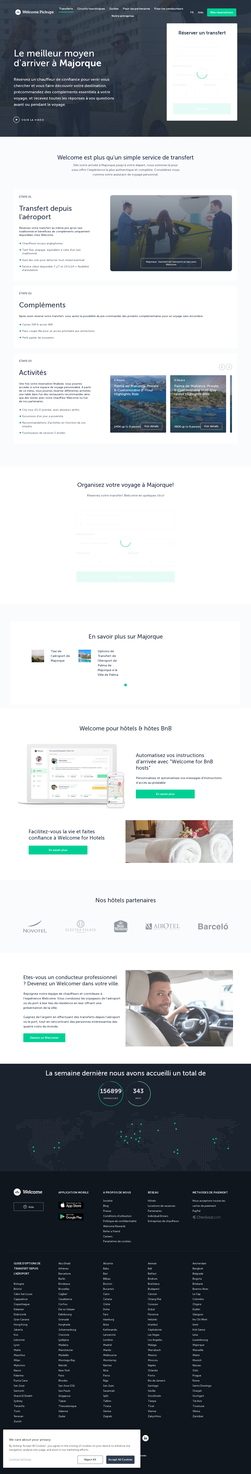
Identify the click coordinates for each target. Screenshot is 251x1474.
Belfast (152, 1273)
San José (19, 1385)
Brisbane (198, 1283)
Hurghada (64, 1324)
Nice (105, 1370)
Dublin (196, 1309)
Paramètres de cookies (117, 1241)
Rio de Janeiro (156, 1380)
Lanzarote (109, 1334)
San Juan (108, 1385)
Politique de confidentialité (119, 1221)
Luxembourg (200, 1339)
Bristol (18, 1288)
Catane (107, 1299)
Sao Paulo (64, 1390)
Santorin (19, 1390)
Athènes (63, 1268)
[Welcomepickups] (34, 12)
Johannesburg (67, 1329)
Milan (17, 1360)
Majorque (198, 1345)
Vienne (152, 1411)
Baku (106, 1268)
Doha (106, 1309)
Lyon (17, 1345)
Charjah (197, 1390)
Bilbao (107, 1278)
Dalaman (19, 1309)
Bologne (19, 1283)
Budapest (153, 1288)
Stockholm (154, 1395)
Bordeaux (64, 1283)
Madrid (107, 1345)
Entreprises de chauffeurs (163, 1221)
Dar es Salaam (66, 1309)
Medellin (63, 1355)
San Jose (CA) (66, 1385)
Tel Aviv (197, 1401)
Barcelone (64, 1273)
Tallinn (107, 1401)
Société (108, 1200)
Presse (107, 1210)
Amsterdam (199, 1263)
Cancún (152, 1294)
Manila (107, 1350)
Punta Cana (21, 1380)
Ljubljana (63, 1339)
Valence (63, 1411)
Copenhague (22, 1304)
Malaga (152, 1345)
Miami (196, 1355)
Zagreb (107, 1416)
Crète (106, 1304)
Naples (152, 1365)
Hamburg (108, 1319)
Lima (195, 1334)
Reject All (90, 1459)
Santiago (153, 1385)
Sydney (18, 1401)
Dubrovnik (20, 1314)
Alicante (108, 1263)
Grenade (63, 1319)
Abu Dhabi (64, 1263)
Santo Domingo (202, 1385)
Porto (151, 1375)
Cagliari (62, 1294)
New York (64, 1370)
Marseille (198, 1350)
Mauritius (19, 1355)
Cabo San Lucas (23, 1294)
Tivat (151, 1406)
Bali (150, 1268)
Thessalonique (67, 1406)
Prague (197, 1375)
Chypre (197, 1304)
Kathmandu (110, 1329)
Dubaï (151, 1309)
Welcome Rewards (114, 1226)
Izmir (195, 1324)
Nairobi (62, 1365)
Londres (108, 1339)
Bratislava (153, 1283)
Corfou (62, 1304)
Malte (17, 1350)
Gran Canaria (21, 1319)
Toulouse (198, 1406)
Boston (107, 1283)
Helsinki (152, 1319)
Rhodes (63, 1380)
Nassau (197, 1365)
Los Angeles (155, 1339)
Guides (114, 8)
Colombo (198, 1299)
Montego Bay (66, 1360)
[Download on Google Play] (77, 1217)
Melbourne (110, 1355)
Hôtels (152, 1200)
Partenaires (155, 1210)
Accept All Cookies (120, 1459)
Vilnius (196, 1411)
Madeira (63, 1345)
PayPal (196, 1210)
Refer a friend (111, 1231)
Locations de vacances (161, 1205)
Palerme (19, 1375)
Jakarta (18, 1329)
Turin (17, 1411)
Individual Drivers (158, 1216)
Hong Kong (20, 1324)
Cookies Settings (20, 1459)
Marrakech (154, 1350)
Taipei (62, 1401)
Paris (61, 1375)
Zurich (18, 1421)
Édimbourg (65, 1314)
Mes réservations (221, 12)
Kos (16, 1334)
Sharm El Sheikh (23, 1395)
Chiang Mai (154, 1299)
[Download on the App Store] (77, 1205)
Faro (105, 1314)
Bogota (197, 1278)
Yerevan (18, 1416)
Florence (153, 1314)
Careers (108, 1236)
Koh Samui (199, 1329)
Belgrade (198, 1273)
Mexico (152, 1355)
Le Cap (197, 1294)
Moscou (153, 1360)
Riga (105, 1380)
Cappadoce (21, 1299)
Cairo (106, 1294)
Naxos (17, 1370)
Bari (105, 1273)
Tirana (107, 1406)
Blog (106, 1205)
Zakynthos (154, 1416)
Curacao (153, 1304)
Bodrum (152, 1278)
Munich (197, 1360)
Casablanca (65, 1299)
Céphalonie (155, 1329)
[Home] (31, 1192)
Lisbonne (19, 1339)
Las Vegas (153, 1334)
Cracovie (63, 1334)
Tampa (152, 1401)
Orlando (153, 1370)
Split (105, 1395)
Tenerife (19, 1406)
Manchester (65, 1350)
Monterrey (109, 1360)
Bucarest (108, 1288)
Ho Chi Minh (200, 1319)
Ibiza (106, 1324)
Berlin (61, 1278)
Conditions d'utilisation (117, 1216)
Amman (152, 1263)
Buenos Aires (200, 1288)
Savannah (109, 1390)
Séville (152, 1390)
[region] (71, 1449)
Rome (196, 1380)
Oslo (195, 1370)
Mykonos (19, 1365)
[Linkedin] (145, 1440)
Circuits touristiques (91, 8)
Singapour (64, 1395)
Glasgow (198, 1314)
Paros (106, 1375)
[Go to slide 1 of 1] (125, 685)
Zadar (61, 1416)
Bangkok (198, 1268)
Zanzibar (198, 1416)
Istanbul (152, 1324)
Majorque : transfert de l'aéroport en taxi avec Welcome (171, 263)
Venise (107, 1411)
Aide (31, 1207)
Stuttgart (198, 1395)
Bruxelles (63, 1288)
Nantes (107, 1365)
